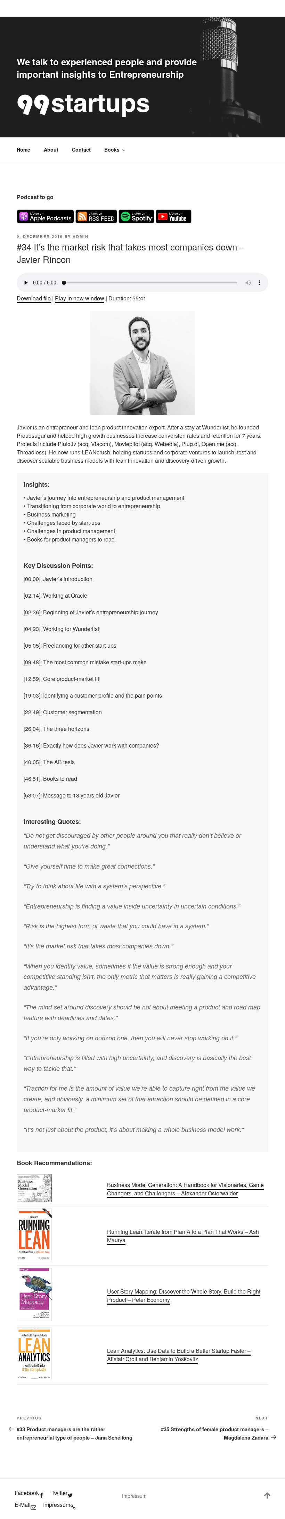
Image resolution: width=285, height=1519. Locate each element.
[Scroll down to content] (267, 1496)
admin (81, 236)
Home (23, 149)
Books (112, 149)
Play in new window (79, 298)
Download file (34, 298)
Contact (81, 149)
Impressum (134, 1495)
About (51, 149)
